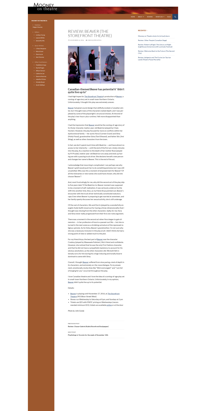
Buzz (169, 17)
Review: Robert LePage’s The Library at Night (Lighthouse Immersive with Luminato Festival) (155, 46)
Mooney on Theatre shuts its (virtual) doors (154, 36)
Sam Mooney (40, 57)
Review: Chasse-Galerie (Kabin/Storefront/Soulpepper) (88, 325)
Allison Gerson (40, 71)
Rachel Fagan (40, 68)
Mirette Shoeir (40, 82)
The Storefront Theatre (93, 96)
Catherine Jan (40, 73)
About (140, 17)
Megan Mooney (37, 27)
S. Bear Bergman (41, 48)
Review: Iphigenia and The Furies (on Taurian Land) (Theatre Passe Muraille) (154, 58)
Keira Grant (39, 51)
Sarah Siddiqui (40, 85)
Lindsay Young (40, 35)
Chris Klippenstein (94, 40)
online (109, 305)
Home (133, 17)
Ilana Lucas (39, 54)
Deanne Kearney (41, 76)
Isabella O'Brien (41, 79)
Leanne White (40, 38)
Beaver (119, 96)
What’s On (159, 17)
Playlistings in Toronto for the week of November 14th (88, 333)
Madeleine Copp (41, 65)
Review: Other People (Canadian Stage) (152, 40)
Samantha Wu (40, 41)
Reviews (150, 17)
